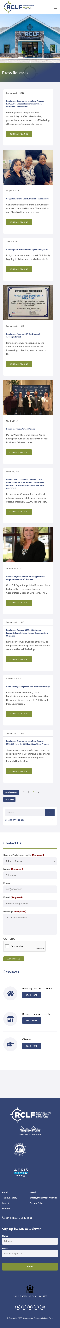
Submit (30, 1266)
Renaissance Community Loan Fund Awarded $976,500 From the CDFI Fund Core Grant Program (27, 742)
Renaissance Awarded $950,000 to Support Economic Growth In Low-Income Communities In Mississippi (27, 633)
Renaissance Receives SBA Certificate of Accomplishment (23, 335)
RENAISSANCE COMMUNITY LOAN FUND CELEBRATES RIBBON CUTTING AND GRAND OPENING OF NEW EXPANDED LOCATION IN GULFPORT (25, 484)
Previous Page (11, 792)
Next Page (9, 799)
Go (49, 812)
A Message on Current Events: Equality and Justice (27, 249)
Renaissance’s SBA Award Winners (20, 429)
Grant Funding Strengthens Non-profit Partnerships (28, 686)
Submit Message (14, 959)
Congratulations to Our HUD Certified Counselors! (27, 198)
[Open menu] (55, 7)
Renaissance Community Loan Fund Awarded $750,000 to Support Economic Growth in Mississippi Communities (25, 104)
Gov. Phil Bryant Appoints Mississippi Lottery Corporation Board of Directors (25, 578)
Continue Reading (18, 134)
